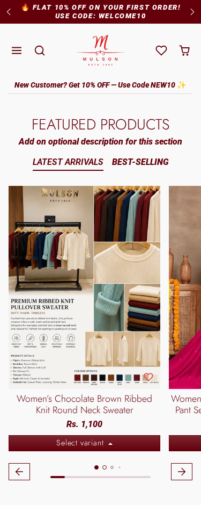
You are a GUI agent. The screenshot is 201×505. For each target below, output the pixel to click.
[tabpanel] (100, 334)
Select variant (81, 442)
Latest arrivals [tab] (68, 162)
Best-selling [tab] (140, 162)
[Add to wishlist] (148, 377)
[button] (16, 50)
